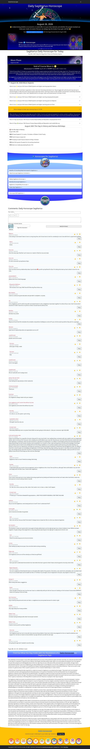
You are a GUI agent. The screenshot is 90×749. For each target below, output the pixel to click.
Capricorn (66, 741)
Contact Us (56, 747)
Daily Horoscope (67, 653)
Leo (36, 741)
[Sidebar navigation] (81, 2)
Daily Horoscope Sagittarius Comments (19, 173)
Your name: (11, 212)
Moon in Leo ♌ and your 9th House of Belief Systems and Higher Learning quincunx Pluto (32, 104)
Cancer (30, 741)
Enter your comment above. (15, 223)
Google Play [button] (61, 734)
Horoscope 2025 (45, 200)
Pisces (79, 741)
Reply (79, 238)
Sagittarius (60, 741)
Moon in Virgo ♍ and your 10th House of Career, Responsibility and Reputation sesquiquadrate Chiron (35, 119)
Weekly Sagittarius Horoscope (16, 179)
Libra (48, 741)
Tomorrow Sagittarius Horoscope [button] (34, 32)
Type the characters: (22, 227)
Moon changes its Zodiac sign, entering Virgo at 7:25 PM (26, 109)
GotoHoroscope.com (47, 747)
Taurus (17, 741)
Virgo (42, 741)
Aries (11, 741)
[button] (13, 41)
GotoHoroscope (13, 2)
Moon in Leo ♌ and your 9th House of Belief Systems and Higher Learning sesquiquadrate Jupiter (34, 97)
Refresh (11, 229)
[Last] (26, 649)
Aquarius (73, 741)
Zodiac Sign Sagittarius (15, 187)
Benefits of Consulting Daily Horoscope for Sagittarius (22, 170)
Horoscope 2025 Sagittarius (16, 193)
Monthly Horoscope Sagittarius (17, 182)
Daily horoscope (45, 731)
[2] (14, 649)
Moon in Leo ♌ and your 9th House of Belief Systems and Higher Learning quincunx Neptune (33, 100)
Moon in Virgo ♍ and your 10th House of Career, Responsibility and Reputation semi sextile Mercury (35, 123)
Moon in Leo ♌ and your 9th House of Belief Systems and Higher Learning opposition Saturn (33, 86)
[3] (17, 649)
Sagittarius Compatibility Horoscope (18, 184)
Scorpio (54, 741)
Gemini (23, 741)
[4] (19, 649)
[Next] (21, 649)
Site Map (66, 747)
